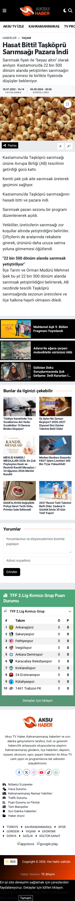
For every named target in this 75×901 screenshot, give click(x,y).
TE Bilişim (48, 874)
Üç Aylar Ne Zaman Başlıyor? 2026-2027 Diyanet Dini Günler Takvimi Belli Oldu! (52, 423)
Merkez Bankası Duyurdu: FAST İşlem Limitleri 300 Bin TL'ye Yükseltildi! (55, 461)
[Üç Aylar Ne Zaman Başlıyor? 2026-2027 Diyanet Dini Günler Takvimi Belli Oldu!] (55, 406)
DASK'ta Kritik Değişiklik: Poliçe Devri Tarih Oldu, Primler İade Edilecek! (19, 506)
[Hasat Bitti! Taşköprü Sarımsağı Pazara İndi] (37, 119)
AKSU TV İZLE (13, 26)
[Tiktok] (48, 772)
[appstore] (26, 845)
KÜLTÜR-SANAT (49, 836)
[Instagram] (34, 772)
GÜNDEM (13, 831)
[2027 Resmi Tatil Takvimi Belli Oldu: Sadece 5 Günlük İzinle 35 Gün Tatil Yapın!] (55, 490)
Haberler (10, 38)
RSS (12, 861)
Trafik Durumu (17, 798)
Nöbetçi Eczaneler (20, 784)
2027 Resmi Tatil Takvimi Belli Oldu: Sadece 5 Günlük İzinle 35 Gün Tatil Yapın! (55, 507)
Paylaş (12, 145)
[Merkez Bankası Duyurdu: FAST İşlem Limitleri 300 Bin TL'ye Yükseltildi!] (55, 445)
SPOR (62, 827)
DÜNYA (11, 836)
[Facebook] (19, 772)
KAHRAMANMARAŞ (44, 26)
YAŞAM (26, 38)
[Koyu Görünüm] (65, 11)
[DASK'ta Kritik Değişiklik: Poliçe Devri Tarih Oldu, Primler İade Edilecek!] (19, 490)
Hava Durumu (17, 789)
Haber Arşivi (16, 816)
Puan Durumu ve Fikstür (24, 802)
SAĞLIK (28, 836)
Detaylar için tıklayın (37, 700)
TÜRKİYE (12, 827)
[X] (26, 772)
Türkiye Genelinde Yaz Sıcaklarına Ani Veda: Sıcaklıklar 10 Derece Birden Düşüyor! (17, 423)
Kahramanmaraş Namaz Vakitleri (30, 793)
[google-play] (47, 845)
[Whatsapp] (56, 772)
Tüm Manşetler (18, 807)
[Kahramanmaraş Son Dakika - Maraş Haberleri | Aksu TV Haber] (35, 11)
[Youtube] (41, 772)
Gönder (11, 572)
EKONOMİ (48, 831)
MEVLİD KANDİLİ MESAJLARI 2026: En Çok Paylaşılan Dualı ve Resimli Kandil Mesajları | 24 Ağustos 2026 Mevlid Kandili (19, 466)
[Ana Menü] (4, 11)
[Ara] (70, 11)
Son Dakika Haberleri (22, 811)
